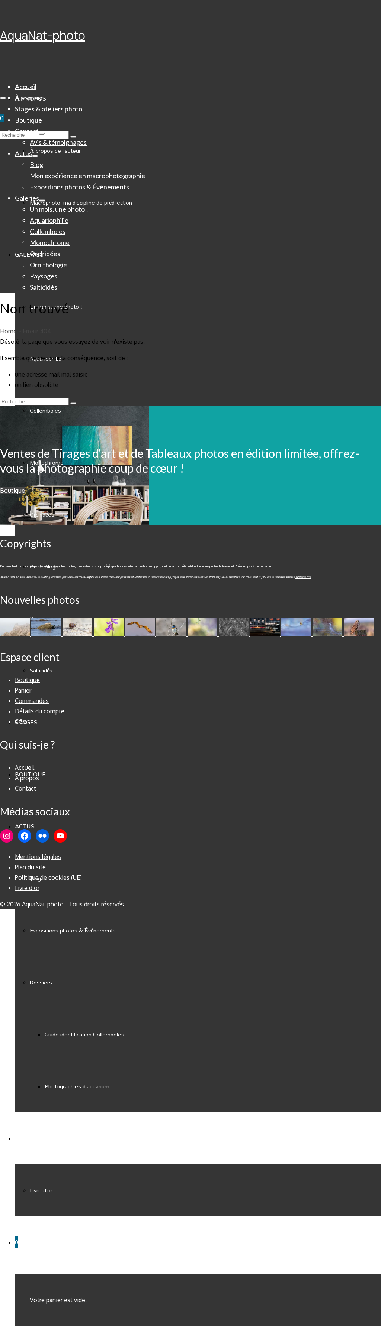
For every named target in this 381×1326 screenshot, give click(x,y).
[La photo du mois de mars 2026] (203, 634)
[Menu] (3, 98)
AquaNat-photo (42, 35)
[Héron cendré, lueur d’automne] (328, 634)
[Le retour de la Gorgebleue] (172, 634)
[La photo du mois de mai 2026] (78, 634)
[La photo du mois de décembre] (297, 634)
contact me (303, 577)
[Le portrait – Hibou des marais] (359, 634)
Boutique (12, 490)
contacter (266, 566)
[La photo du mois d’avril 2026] (140, 634)
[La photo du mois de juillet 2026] (15, 634)
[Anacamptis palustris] (109, 634)
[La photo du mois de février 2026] (234, 634)
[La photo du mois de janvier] (265, 634)
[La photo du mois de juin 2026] (47, 634)
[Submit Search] (73, 403)
